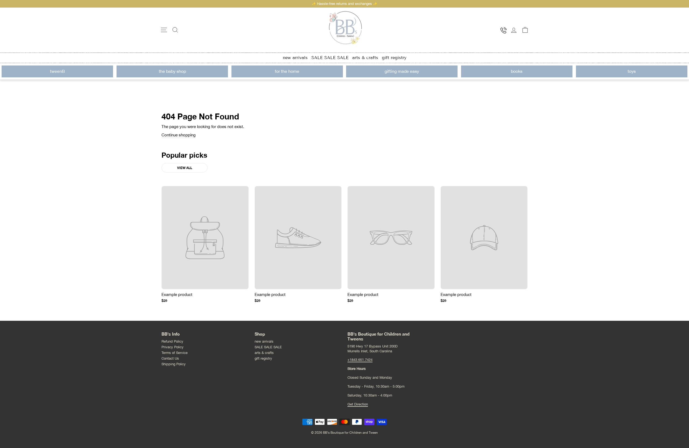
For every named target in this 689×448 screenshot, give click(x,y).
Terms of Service (174, 353)
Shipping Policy (173, 364)
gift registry (394, 57)
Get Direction (357, 404)
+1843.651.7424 (359, 360)
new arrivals (295, 57)
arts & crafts (365, 57)
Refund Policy (172, 341)
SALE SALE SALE (330, 57)
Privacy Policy (172, 347)
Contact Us (170, 358)
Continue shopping (178, 135)
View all (184, 168)
